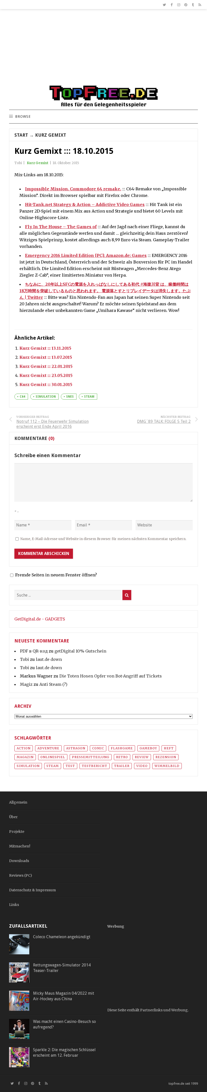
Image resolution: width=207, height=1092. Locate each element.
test (70, 766)
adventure (48, 748)
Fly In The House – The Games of (61, 226)
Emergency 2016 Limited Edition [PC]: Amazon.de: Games (86, 255)
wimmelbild (166, 766)
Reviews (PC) (20, 875)
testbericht (94, 766)
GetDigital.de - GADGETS (39, 619)
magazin (25, 757)
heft (169, 748)
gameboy (148, 748)
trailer (122, 766)
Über (13, 817)
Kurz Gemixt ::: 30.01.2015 (45, 384)
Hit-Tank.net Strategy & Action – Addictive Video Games (85, 204)
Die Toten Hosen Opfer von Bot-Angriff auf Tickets (110, 675)
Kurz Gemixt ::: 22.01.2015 (45, 366)
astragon (75, 748)
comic (98, 748)
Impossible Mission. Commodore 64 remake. (73, 188)
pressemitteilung (90, 757)
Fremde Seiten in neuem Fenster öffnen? (56, 574)
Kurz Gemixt (50, 135)
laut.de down (49, 659)
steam (89, 396)
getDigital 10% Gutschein (80, 651)
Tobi (24, 659)
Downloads (19, 861)
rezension (166, 757)
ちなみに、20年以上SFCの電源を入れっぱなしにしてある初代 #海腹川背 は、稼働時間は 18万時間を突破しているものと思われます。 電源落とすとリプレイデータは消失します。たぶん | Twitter (105, 291)
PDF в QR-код (34, 651)
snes (70, 396)
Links (14, 904)
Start (21, 135)
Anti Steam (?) (53, 684)
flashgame (122, 748)
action (24, 748)
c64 (22, 396)
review (142, 757)
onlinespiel (52, 757)
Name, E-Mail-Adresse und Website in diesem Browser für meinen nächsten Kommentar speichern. (103, 539)
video (142, 766)
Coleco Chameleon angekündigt (61, 936)
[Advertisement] (103, 49)
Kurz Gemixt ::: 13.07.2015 (45, 357)
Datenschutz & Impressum (32, 890)
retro (122, 757)
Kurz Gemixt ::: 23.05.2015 (45, 375)
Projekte (16, 831)
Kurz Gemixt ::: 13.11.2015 (45, 348)
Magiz (26, 684)
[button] (22, 116)
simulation (46, 396)
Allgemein (18, 802)
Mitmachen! (19, 846)
